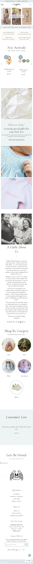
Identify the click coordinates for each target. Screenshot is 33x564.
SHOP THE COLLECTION (16, 139)
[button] (15, 23)
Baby (8, 376)
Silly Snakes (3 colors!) (24, 70)
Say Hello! (16, 494)
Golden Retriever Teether (9, 70)
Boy (24, 355)
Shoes (16, 397)
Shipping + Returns (16, 496)
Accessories (24, 376)
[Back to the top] (29, 555)
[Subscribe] (26, 544)
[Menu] (2, 4)
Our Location (16, 513)
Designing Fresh (19, 562)
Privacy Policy (16, 501)
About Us (16, 511)
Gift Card (16, 499)
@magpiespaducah (16, 458)
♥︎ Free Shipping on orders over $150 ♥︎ (16, 1)
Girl (8, 355)
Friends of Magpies (16, 515)
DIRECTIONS (16, 530)
